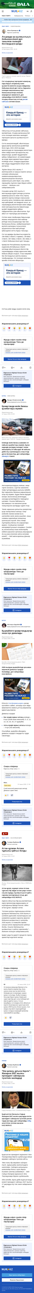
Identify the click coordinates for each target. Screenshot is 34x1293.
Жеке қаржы (11, 396)
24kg (29, 1121)
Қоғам (4, 620)
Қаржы (4, 396)
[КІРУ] (31, 11)
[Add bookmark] (30, 367)
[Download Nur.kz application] (17, 4)
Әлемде (4, 1060)
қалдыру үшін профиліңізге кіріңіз (15, 352)
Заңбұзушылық (18, 15)
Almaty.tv (5, 456)
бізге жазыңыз (23, 315)
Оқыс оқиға (6, 15)
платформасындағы (16, 703)
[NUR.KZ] (17, 11)
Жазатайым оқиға (16, 838)
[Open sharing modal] (21, 367)
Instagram (18, 385)
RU (28, 11)
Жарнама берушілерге (17, 1280)
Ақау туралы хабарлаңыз (17, 1275)
